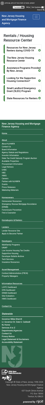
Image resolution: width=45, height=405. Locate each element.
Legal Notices (8, 167)
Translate (17, 7)
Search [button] (40, 10)
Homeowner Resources (12, 201)
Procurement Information (12, 164)
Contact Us (6, 146)
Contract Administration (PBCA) (15, 273)
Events (5, 184)
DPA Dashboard (8, 290)
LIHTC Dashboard (9, 287)
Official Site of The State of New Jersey (20, 3)
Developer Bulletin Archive (13, 256)
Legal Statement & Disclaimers (15, 339)
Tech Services (8, 259)
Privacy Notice (8, 336)
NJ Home (6, 325)
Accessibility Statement (12, 342)
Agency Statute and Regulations (15, 152)
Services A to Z (8, 328)
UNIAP (4, 247)
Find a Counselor (9, 213)
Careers (5, 178)
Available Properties (10, 161)
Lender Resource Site (11, 231)
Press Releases (8, 187)
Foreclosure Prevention (11, 210)
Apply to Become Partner (12, 233)
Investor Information (10, 155)
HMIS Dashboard (9, 299)
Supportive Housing (10, 253)
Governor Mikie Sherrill (12, 319)
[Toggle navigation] (36, 16)
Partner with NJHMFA (11, 181)
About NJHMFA (8, 144)
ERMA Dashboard (9, 293)
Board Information (9, 149)
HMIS (4, 175)
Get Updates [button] (36, 7)
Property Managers (10, 276)
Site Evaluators (8, 296)
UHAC (4, 170)
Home (4, 133)
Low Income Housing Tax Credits (16, 250)
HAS (4, 173)
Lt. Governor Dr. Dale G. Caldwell (16, 322)
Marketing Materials (10, 190)
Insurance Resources (11, 262)
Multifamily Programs (11, 245)
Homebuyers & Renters (12, 220)
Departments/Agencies (12, 330)
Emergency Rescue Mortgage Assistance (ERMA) (19, 205)
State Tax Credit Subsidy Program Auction (19, 158)
